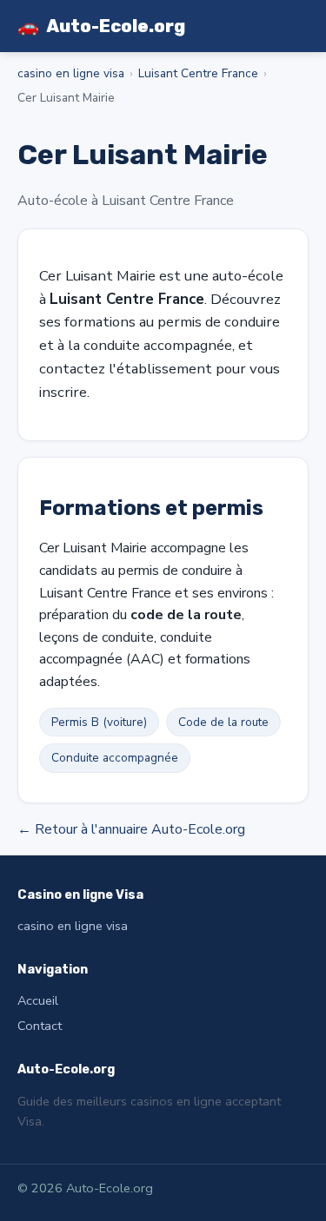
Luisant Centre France (198, 73)
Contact (39, 1025)
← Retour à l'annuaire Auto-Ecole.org (131, 829)
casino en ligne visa (70, 73)
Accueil (37, 1000)
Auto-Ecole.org (101, 26)
